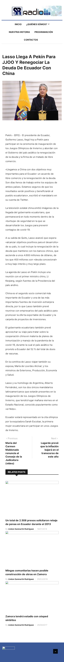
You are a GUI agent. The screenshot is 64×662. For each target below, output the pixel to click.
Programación (43, 32)
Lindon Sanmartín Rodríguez (21, 529)
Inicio (18, 24)
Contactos (31, 39)
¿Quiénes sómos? (36, 24)
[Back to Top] (55, 651)
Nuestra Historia (19, 32)
